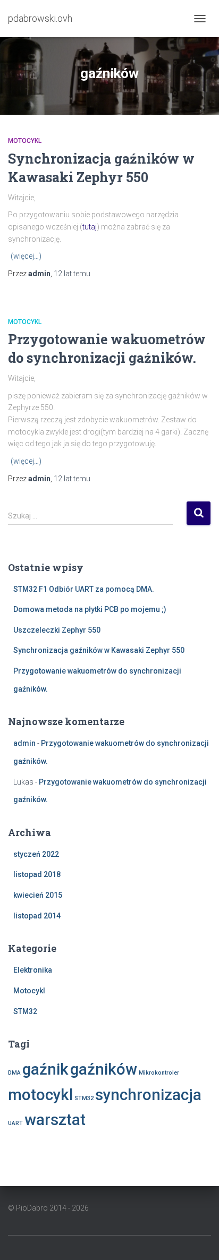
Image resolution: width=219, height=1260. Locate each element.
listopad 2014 (37, 916)
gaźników (103, 1069)
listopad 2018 (37, 874)
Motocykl (24, 140)
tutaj (89, 227)
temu (72, 273)
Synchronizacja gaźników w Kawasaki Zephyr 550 (98, 650)
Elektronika (32, 970)
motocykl (40, 1095)
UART (15, 1123)
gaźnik (45, 1069)
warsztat (55, 1120)
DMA (14, 1072)
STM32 (25, 1011)
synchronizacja (148, 1095)
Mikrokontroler (159, 1072)
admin (24, 743)
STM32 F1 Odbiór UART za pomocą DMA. (83, 589)
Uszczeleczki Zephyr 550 (56, 630)
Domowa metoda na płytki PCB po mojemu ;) (89, 609)
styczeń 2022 (36, 854)
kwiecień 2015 (37, 895)
